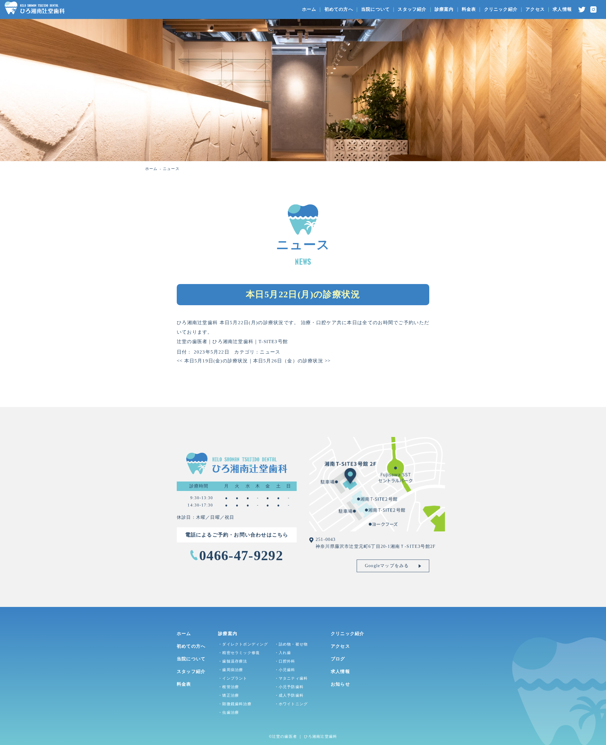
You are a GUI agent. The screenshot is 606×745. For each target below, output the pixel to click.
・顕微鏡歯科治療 (235, 704)
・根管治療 (228, 687)
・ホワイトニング (291, 704)
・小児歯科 (285, 670)
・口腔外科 (285, 661)
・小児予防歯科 (289, 687)
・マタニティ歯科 (291, 678)
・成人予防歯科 (289, 695)
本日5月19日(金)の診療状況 (212, 360)
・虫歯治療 (228, 712)
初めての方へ (338, 9)
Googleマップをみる (387, 565)
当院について (375, 9)
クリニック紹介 (501, 9)
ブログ (338, 659)
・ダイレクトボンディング (243, 644)
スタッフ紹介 (412, 9)
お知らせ (340, 684)
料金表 (469, 9)
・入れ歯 (283, 653)
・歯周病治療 (230, 670)
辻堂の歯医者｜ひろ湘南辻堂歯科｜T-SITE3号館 (232, 341)
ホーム (309, 9)
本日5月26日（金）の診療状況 (292, 360)
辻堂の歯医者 (284, 736)
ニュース (270, 351)
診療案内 (444, 9)
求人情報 (562, 9)
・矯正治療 (228, 695)
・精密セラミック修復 (239, 653)
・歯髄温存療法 (232, 661)
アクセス (535, 9)
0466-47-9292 (241, 555)
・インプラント (232, 678)
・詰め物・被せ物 (291, 644)
